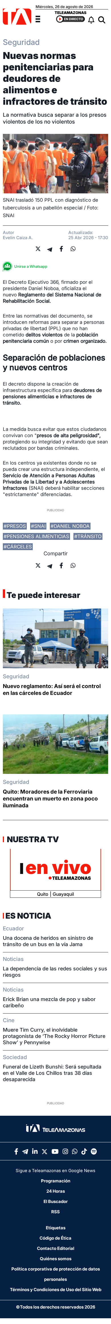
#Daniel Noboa (70, 526)
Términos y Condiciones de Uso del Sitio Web (55, 1289)
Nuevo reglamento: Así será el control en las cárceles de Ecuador (52, 689)
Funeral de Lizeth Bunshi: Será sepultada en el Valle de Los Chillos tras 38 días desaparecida (52, 1073)
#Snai (38, 526)
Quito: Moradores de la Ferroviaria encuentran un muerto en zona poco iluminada (50, 798)
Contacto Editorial (55, 1248)
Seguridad (16, 676)
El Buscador (56, 1201)
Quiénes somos (55, 1258)
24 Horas (55, 1191)
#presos (15, 526)
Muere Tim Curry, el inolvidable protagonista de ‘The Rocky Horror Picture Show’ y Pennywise (54, 1036)
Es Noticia (28, 916)
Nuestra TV (32, 839)
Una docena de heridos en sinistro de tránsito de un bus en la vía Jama (48, 941)
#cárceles (18, 547)
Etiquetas (55, 1227)
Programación (55, 1181)
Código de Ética (55, 1238)
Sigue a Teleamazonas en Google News (55, 1170)
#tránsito (88, 536)
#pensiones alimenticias (36, 536)
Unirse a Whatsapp (30, 266)
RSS (55, 1211)
